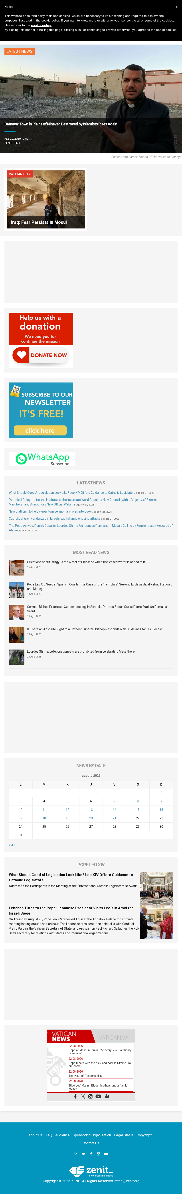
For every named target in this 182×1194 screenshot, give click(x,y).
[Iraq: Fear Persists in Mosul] (46, 199)
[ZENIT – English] (91, 1171)
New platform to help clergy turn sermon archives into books (51, 511)
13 (91, 810)
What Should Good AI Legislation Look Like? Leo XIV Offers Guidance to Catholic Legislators (72, 492)
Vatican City (19, 174)
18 (44, 818)
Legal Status (124, 1135)
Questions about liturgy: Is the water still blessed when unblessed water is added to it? (86, 562)
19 (67, 818)
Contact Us (91, 1143)
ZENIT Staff (12, 143)
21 (114, 818)
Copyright (144, 1135)
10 (20, 810)
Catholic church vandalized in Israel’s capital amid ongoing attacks (55, 518)
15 (138, 810)
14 (114, 810)
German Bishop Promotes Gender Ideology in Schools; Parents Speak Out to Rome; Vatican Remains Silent (97, 609)
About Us (35, 1135)
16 (161, 810)
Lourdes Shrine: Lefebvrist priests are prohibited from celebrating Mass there (81, 651)
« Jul (12, 845)
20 (91, 818)
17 (20, 818)
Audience (62, 1135)
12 (67, 810)
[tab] (69, 1036)
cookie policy (41, 25)
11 (44, 810)
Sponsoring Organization (92, 1135)
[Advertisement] (91, 272)
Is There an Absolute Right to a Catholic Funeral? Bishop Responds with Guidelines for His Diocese (95, 629)
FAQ (49, 1135)
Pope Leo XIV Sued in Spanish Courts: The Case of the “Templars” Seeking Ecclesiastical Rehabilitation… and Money (99, 587)
